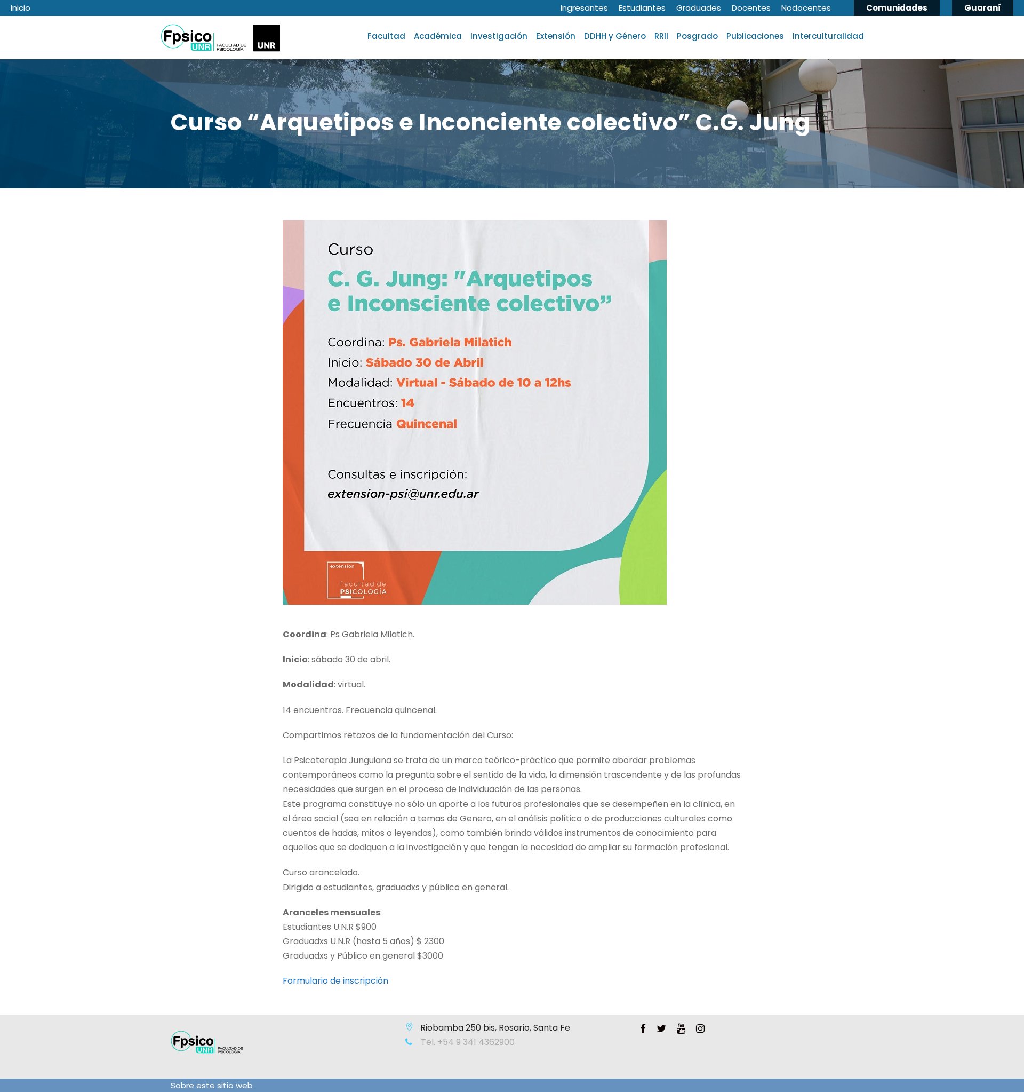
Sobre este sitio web (212, 1085)
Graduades (698, 7)
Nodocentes (806, 7)
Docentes (751, 7)
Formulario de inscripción (335, 981)
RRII (661, 36)
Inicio (20, 7)
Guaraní (982, 7)
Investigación (498, 36)
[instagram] (700, 1029)
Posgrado (697, 36)
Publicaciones (755, 36)
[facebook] (643, 1029)
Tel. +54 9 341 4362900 (467, 1042)
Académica (438, 36)
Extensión (555, 36)
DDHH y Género (615, 36)
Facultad (386, 36)
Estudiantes (642, 7)
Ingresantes (584, 7)
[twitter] (661, 1029)
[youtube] (681, 1029)
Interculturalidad (828, 36)
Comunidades (896, 7)
